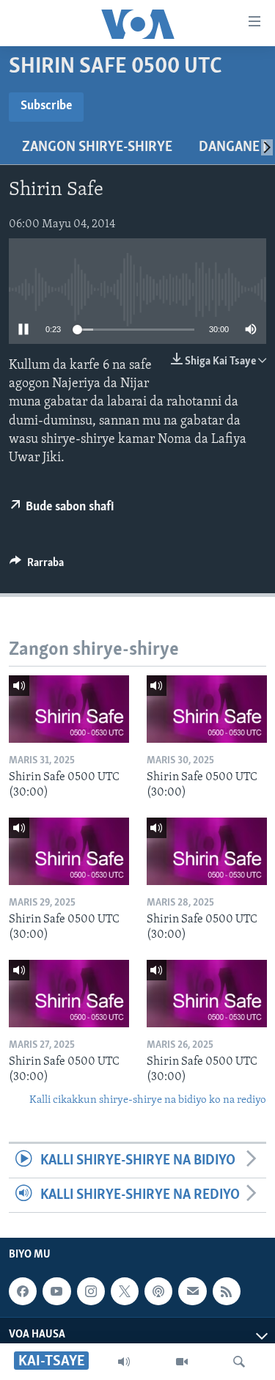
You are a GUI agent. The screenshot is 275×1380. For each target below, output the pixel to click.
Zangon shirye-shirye (97, 147)
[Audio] (124, 1361)
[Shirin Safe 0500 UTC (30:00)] (69, 709)
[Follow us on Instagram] (91, 1291)
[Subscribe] (192, 1291)
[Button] (37, 566)
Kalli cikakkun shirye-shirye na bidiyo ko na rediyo (147, 1100)
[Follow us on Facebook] (23, 1291)
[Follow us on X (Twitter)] (125, 1291)
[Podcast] (158, 1291)
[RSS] (227, 1291)
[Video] (182, 1361)
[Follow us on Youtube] (56, 1291)
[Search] (239, 1361)
